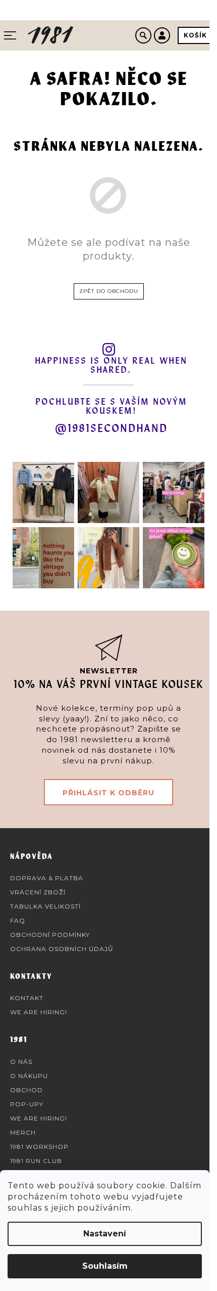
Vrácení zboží (38, 892)
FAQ (17, 920)
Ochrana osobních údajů (62, 949)
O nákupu (29, 1076)
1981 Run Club (36, 1161)
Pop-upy (26, 1104)
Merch (23, 1132)
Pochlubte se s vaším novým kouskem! (111, 407)
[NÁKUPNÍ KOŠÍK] (195, 35)
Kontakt (26, 998)
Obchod (26, 1090)
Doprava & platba (46, 878)
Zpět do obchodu (108, 291)
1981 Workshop (39, 1146)
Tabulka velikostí (45, 906)
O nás (21, 1061)
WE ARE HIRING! (38, 1012)
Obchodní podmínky (50, 934)
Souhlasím (105, 1266)
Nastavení (104, 1233)
